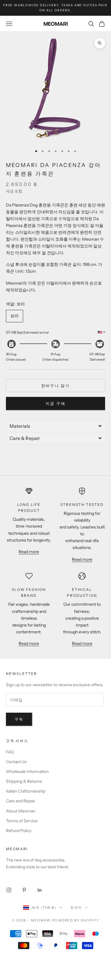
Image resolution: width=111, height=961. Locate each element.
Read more (29, 551)
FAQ (10, 752)
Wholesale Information (27, 771)
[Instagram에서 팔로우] (9, 890)
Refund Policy (18, 830)
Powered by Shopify (75, 920)
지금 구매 (55, 403)
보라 (14, 315)
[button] (55, 426)
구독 (19, 719)
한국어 (76, 907)
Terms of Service (22, 820)
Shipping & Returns (24, 781)
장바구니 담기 (55, 385)
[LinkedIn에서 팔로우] (40, 890)
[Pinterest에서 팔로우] (24, 890)
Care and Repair (20, 801)
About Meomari (20, 811)
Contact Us (16, 761)
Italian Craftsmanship (25, 791)
